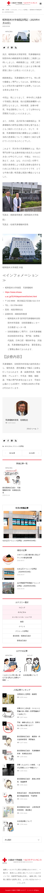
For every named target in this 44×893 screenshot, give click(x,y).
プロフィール (31, 429)
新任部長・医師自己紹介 (22, 636)
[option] (22, 526)
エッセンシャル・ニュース (22, 617)
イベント (22, 626)
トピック (22, 607)
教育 (22, 622)
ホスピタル (8, 446)
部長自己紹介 (22, 640)
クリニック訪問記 (18, 446)
